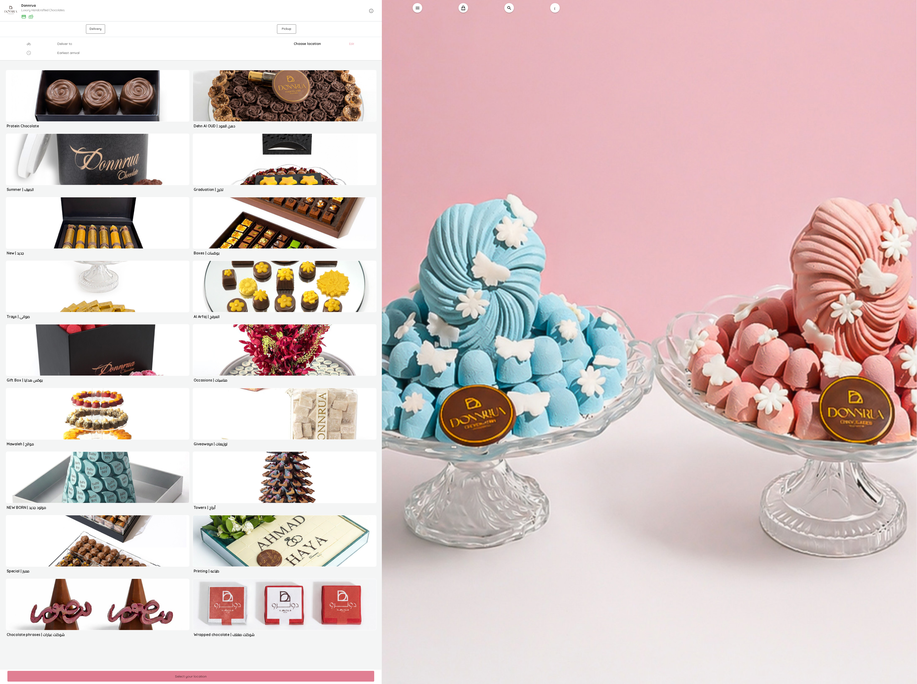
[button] (191, 11)
